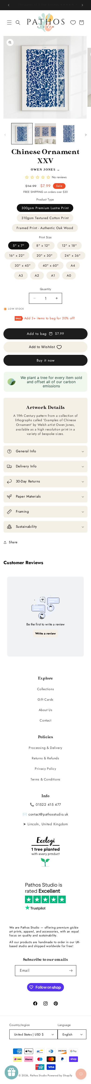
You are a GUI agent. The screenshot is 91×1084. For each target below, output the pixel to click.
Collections (45, 689)
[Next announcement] (82, 5)
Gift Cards (45, 699)
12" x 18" (69, 245)
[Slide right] (86, 135)
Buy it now (46, 360)
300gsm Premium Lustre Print (45, 208)
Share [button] (13, 542)
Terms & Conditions (45, 779)
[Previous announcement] (9, 5)
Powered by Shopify (60, 1075)
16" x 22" (17, 255)
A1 (53, 275)
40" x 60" (51, 265)
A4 (73, 265)
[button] (9, 22)
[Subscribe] (71, 970)
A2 (37, 275)
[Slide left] (5, 135)
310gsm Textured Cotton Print (45, 218)
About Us (45, 710)
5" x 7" (18, 245)
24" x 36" (73, 255)
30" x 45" (23, 265)
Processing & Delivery (45, 747)
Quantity (45, 289)
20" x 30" (45, 255)
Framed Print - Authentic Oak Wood (45, 228)
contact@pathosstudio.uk (48, 814)
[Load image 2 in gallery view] (45, 133)
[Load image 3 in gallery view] (68, 133)
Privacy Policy (45, 768)
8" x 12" (43, 245)
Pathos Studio (38, 1075)
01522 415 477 (48, 804)
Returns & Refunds (45, 758)
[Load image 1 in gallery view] (21, 133)
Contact (45, 720)
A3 (21, 275)
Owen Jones (43, 169)
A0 (69, 275)
